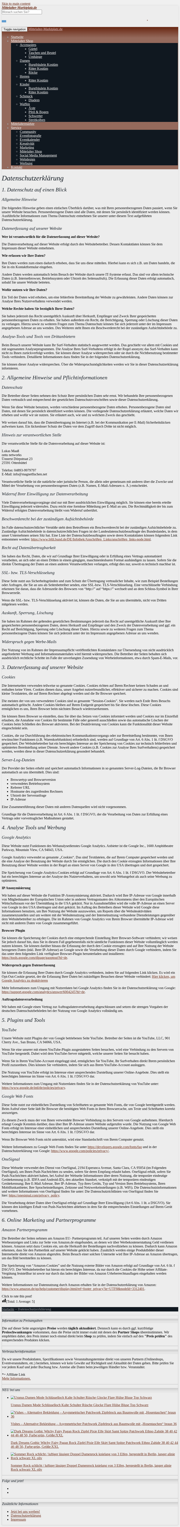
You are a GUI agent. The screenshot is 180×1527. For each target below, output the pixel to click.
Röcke (33, 72)
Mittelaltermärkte (22, 124)
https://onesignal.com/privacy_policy (34, 1195)
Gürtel (33, 49)
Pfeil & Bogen (39, 112)
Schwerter (36, 116)
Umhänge (35, 57)
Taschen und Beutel (42, 53)
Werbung (26, 163)
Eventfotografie (30, 135)
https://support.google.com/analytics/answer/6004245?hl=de (43, 992)
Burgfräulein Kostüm (43, 64)
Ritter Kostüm (38, 68)
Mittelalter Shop (22, 41)
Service (16, 128)
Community (28, 132)
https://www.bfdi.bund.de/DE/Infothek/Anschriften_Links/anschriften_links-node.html (91, 539)
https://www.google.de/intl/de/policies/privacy (33, 1088)
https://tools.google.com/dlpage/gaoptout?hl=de (34, 958)
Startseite (17, 37)
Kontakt (16, 167)
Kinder (24, 84)
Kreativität (27, 143)
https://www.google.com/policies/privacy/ (80, 1151)
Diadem (34, 100)
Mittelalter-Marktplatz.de (45, 29)
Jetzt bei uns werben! (25, 1511)
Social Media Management (38, 155)
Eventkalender (30, 139)
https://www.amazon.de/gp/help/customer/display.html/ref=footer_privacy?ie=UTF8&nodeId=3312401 (73, 1289)
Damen (25, 60)
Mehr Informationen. (16, 1378)
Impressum (18, 1519)
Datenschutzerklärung (26, 1515)
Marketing (27, 147)
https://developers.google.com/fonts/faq (115, 1147)
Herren (24, 76)
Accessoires (28, 45)
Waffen (25, 104)
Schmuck (26, 96)
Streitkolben (37, 120)
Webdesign (27, 159)
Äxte (32, 108)
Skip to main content (16, 3)
